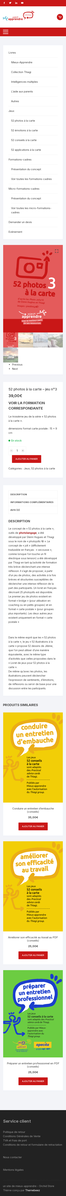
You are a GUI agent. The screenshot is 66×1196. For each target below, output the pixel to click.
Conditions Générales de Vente (21, 1136)
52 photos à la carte (43, 468)
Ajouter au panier (26, 459)
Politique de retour (14, 1132)
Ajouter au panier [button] (33, 826)
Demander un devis (20, 222)
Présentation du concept (26, 169)
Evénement (15, 231)
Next (15, 368)
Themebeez (32, 1190)
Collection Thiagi (21, 72)
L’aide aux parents (22, 91)
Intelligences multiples (24, 81)
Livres (12, 52)
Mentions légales (13, 1169)
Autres (15, 101)
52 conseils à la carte (24, 140)
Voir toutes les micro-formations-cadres (31, 210)
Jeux (27, 468)
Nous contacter (12, 1157)
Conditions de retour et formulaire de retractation (32, 1144)
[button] (56, 251)
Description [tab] (18, 494)
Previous (17, 364)
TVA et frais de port (15, 1140)
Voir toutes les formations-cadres (31, 179)
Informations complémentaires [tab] (32, 502)
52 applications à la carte (26, 149)
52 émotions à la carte (24, 130)
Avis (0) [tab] (15, 509)
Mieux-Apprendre (21, 62)
